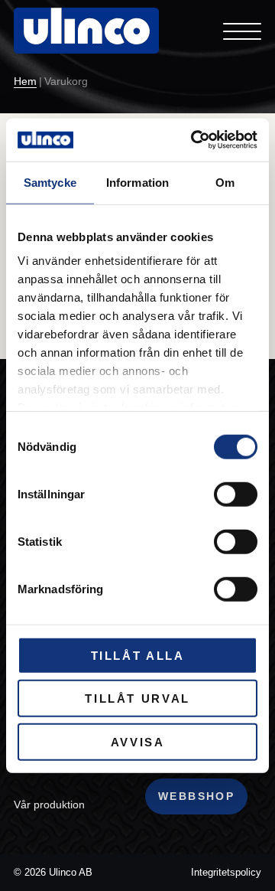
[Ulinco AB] (86, 42)
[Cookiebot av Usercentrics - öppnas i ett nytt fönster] (194, 140)
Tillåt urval (137, 698)
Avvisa (138, 741)
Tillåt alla (138, 654)
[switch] (235, 493)
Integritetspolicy (226, 872)
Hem (25, 82)
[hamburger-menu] (242, 30)
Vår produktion (49, 804)
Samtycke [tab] (50, 181)
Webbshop (196, 796)
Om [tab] (225, 181)
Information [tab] (137, 181)
